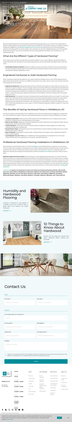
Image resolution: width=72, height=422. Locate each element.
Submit (36, 361)
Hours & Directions (53, 6)
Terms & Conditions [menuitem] (64, 386)
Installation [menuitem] (53, 390)
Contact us (6, 170)
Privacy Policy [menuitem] (64, 389)
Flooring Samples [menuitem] (41, 380)
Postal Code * (7, 331)
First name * (7, 298)
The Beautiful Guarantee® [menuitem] (53, 384)
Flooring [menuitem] (30, 375)
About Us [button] (5, 10)
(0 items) (54, 11)
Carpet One (6, 13)
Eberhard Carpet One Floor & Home (30, 47)
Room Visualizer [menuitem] (41, 376)
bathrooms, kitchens (46, 151)
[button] (49, 11)
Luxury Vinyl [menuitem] (31, 378)
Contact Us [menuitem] (64, 382)
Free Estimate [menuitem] (32, 391)
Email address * (40, 323)
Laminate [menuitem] (30, 386)
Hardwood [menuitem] (31, 381)
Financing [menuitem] (31, 394)
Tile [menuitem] (29, 389)
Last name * (40, 298)
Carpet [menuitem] (30, 383)
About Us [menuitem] (63, 375)
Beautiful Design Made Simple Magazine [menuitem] (42, 386)
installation (34, 146)
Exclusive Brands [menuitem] (52, 393)
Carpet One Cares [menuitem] (64, 379)
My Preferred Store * (42, 331)
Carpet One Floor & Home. (12, 413)
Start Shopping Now (8, 274)
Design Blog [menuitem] (42, 391)
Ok (59, 417)
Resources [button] (14, 6)
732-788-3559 (22, 2)
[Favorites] (52, 11)
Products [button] (5, 6)
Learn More (6, 210)
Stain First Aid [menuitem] (53, 378)
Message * (6, 340)
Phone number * (8, 323)
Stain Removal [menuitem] (54, 375)
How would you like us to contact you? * (14, 314)
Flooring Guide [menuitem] (54, 381)
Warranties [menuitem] (53, 387)
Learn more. (9, 419)
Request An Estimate (63, 6)
